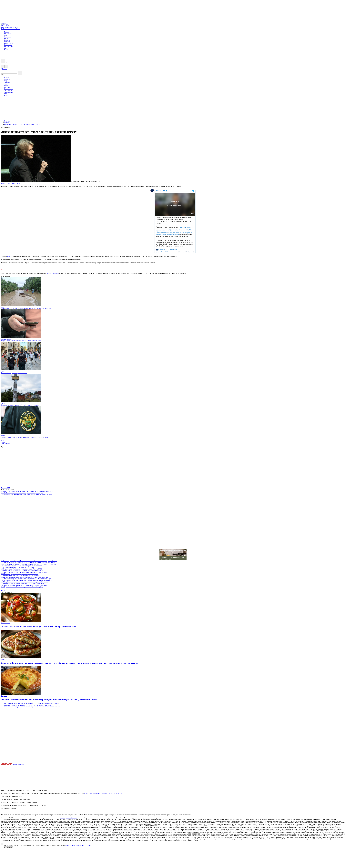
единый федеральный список (68, 818)
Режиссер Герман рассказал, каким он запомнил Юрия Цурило (22, 570)
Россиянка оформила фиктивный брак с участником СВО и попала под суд (26, 578)
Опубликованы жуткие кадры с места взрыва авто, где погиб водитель (24, 582)
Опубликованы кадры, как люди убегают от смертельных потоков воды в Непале (26, 308)
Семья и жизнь (5, 623)
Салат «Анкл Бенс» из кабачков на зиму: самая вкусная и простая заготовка (38, 626)
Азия (2, 307)
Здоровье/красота (6, 339)
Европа (3, 403)
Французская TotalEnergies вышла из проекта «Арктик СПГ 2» (22, 569)
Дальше (3, 590)
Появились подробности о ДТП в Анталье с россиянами (20, 575)
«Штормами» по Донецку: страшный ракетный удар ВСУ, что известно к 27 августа (28, 564)
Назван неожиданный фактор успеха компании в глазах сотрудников (24, 585)
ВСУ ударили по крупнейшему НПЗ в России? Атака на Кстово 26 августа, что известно (31, 703)
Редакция (16, 764)
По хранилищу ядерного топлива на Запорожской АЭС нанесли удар (24, 572)
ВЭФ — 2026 (5, 25)
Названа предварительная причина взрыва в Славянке (19, 574)
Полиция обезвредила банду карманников (14, 373)
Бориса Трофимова (53, 273)
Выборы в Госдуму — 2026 (9, 27)
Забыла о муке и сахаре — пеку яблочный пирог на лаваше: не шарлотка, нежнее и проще (32, 707)
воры (2, 440)
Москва (3, 435)
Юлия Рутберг (5, 443)
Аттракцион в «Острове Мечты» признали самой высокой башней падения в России (29, 561)
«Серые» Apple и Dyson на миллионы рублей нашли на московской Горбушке (25, 437)
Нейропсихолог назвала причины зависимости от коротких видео (21, 340)
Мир (2, 371)
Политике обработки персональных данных (78, 845)
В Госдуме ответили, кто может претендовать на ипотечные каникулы (24, 577)
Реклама (21, 764)
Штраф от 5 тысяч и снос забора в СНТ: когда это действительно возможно (27, 705)
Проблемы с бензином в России (10, 29)
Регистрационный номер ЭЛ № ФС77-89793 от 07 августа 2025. (104, 793)
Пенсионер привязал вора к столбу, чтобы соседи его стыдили (20, 405)
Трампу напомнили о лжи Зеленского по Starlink (17, 567)
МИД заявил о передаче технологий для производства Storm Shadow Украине (26, 494)
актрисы (9, 256)
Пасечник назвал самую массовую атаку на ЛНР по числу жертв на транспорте (27, 491)
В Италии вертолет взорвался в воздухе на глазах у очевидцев (22, 493)
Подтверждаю (8, 847)
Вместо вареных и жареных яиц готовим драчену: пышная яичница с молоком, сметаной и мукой (49, 700)
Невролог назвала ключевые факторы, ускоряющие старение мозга (23, 583)
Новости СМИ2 (5, 488)
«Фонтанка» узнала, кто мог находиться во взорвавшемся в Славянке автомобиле (28, 562)
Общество (4, 659)
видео (2, 439)
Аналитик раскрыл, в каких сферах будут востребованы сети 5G (22, 566)
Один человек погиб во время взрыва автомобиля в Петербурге (22, 587)
